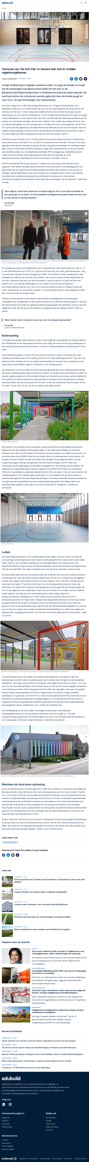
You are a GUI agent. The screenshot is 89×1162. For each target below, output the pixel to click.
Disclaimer (68, 1159)
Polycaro (49, 1130)
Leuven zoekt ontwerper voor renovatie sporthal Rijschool (40, 904)
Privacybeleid (57, 1159)
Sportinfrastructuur (10, 842)
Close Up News (52, 1127)
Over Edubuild (7, 1146)
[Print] (85, 79)
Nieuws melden (8, 1149)
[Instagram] (10, 1104)
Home (4, 8)
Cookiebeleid (45, 1159)
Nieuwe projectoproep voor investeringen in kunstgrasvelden (42, 917)
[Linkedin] (76, 79)
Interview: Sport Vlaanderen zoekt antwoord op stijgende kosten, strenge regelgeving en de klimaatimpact (58, 991)
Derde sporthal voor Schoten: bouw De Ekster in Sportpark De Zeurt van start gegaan (39, 1039)
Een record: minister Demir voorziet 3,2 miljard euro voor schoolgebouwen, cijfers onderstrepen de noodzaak (58, 952)
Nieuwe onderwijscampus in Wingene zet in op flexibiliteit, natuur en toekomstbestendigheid (42, 1052)
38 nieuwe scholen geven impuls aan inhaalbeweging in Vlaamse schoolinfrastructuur (39, 1046)
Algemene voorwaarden (28, 1159)
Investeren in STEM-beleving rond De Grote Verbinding (26, 1066)
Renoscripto (51, 1118)
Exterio (49, 1121)
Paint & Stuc (51, 1124)
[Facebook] (71, 79)
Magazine (6, 1118)
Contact (5, 1140)
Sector (34, 949)
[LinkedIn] (4, 1104)
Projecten (6, 1124)
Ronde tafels (7, 1127)
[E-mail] (81, 79)
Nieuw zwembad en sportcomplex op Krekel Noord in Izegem (42, 929)
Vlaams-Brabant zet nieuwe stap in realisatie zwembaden (40, 892)
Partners (5, 1121)
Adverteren (6, 1143)
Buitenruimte (36, 1007)
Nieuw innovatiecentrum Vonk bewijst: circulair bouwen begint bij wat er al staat (36, 1059)
